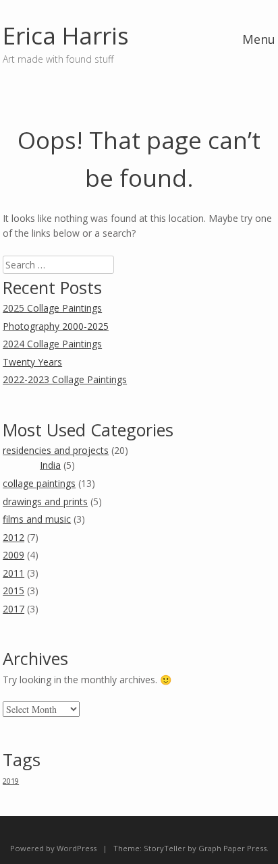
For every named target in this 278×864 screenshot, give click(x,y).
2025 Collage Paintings (52, 307)
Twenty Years (32, 361)
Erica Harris (66, 35)
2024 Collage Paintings (52, 343)
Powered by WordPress (53, 848)
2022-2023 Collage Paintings (65, 379)
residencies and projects (56, 450)
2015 (13, 590)
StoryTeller (165, 848)
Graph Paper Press (232, 848)
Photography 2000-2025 (56, 326)
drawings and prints (45, 501)
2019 (11, 781)
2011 (13, 573)
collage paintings (39, 483)
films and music (37, 519)
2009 (13, 554)
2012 (13, 537)
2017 (13, 608)
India (50, 465)
